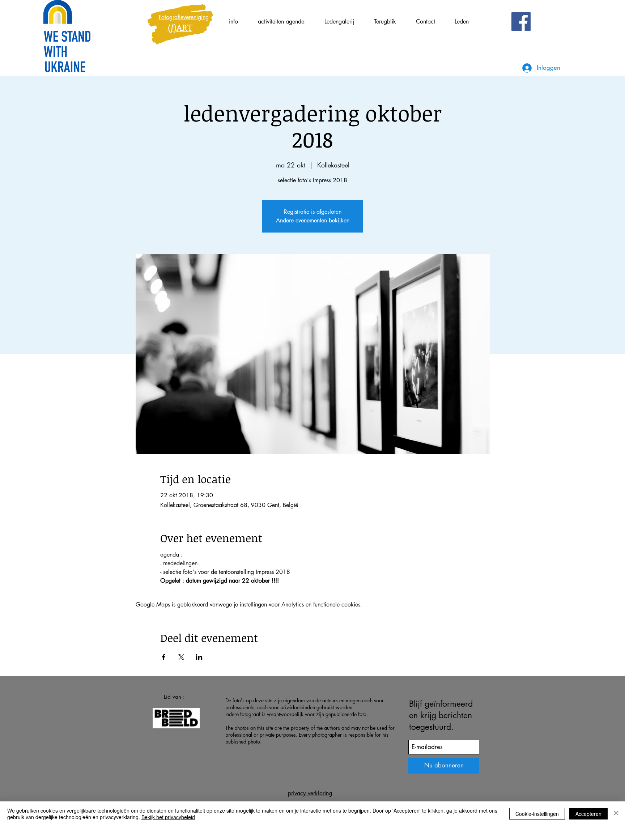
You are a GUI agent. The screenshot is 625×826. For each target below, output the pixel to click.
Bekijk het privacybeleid (168, 817)
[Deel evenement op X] (181, 657)
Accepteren (588, 813)
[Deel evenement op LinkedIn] (199, 657)
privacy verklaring (310, 793)
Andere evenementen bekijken (312, 220)
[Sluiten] (616, 813)
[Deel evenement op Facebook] (163, 657)
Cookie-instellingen (537, 813)
